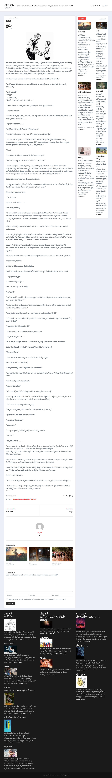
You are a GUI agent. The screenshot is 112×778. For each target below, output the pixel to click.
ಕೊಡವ (56, 6)
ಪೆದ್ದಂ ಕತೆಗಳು (16, 499)
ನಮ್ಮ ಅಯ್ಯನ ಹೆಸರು (56, 563)
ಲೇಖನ (33, 6)
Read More (81, 75)
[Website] (39, 535)
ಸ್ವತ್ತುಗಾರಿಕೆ (99, 91)
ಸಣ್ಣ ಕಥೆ (14, 18)
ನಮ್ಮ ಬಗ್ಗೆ (50, 6)
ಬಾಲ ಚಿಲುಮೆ (42, 6)
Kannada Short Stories (25, 499)
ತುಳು (66, 6)
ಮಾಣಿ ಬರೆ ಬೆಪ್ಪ (9, 616)
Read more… (25, 639)
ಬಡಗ (71, 6)
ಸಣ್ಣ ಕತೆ (8, 613)
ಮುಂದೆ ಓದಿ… (51, 634)
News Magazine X (65, 775)
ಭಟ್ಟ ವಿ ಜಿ (40, 532)
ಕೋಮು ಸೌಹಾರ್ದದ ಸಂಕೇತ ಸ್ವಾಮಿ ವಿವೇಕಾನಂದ (19, 690)
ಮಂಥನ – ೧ (82, 645)
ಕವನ (18, 6)
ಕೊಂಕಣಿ (61, 6)
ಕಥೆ (23, 6)
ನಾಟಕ (28, 6)
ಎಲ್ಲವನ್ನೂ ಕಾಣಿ (102, 19)
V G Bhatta (33, 499)
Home (7, 18)
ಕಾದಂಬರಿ (81, 613)
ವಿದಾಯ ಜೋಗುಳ (9, 643)
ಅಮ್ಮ (42, 657)
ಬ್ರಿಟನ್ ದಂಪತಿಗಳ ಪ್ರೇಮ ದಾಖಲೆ (52, 618)
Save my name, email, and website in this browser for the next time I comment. (36, 599)
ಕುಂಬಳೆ (6, 666)
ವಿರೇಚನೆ (44, 637)
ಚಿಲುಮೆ (9, 5)
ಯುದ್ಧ (80, 157)
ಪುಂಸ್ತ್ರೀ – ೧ (81, 674)
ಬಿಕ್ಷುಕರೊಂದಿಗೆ (8, 746)
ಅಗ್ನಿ (30, 563)
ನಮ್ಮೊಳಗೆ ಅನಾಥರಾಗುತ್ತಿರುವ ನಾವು (15, 717)
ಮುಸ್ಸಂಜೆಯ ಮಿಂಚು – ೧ (88, 616)
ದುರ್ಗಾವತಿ (8, 563)
